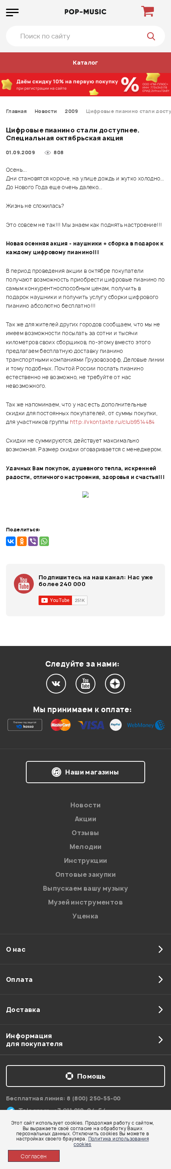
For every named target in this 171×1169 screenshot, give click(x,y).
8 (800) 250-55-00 (94, 1098)
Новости (85, 805)
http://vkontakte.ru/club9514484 (112, 421)
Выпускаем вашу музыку (85, 888)
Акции (85, 818)
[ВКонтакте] (11, 541)
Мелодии (86, 846)
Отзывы (85, 832)
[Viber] (33, 541)
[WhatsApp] (44, 541)
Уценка (85, 916)
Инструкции (85, 860)
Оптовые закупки (85, 874)
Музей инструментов (85, 902)
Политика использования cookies (111, 1141)
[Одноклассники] (22, 541)
